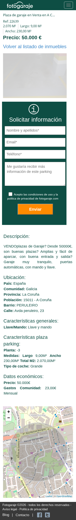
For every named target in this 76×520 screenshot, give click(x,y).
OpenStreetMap (64, 496)
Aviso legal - (10, 509)
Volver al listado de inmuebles (34, 46)
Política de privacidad (33, 509)
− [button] (8, 417)
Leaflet (49, 496)
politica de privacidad (21, 198)
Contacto (22, 515)
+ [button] (8, 411)
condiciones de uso (41, 194)
